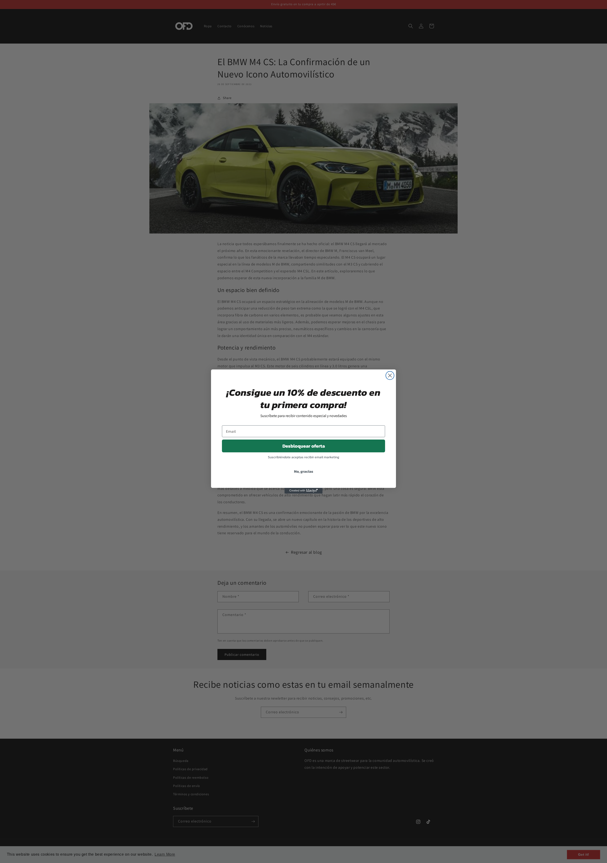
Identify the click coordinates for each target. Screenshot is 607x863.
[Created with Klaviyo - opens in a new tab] (303, 491)
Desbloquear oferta (303, 445)
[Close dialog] (390, 375)
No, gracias (303, 471)
